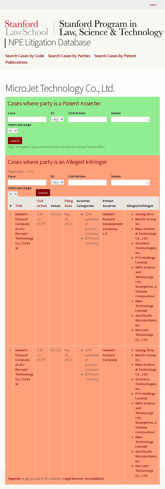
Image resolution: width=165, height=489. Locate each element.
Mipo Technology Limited (144, 306)
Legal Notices (73, 478)
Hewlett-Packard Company (110, 355)
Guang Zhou (144, 214)
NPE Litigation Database (49, 42)
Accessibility (94, 478)
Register (14, 478)
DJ (53, 113)
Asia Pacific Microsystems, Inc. (146, 320)
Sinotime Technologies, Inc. (146, 248)
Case (11, 113)
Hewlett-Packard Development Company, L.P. (113, 224)
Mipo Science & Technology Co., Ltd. (145, 234)
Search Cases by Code (24, 56)
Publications (16, 62)
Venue (116, 113)
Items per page (19, 124)
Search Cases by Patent (115, 56)
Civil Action (77, 113)
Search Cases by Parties (69, 56)
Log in (153, 4)
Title (18, 206)
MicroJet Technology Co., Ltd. (144, 335)
